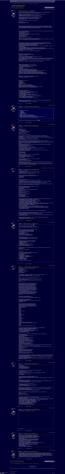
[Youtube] (14, 470)
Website (16, 1)
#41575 (54, 362)
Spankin (14, 124)
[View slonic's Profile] (14, 433)
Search (13, 1)
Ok (0, 473)
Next (20, 7)
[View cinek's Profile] (14, 223)
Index (11, 1)
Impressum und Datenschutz (13, 471)
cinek (13, 222)
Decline (3, 473)
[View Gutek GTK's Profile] (14, 409)
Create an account (24, 103)
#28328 (54, 9)
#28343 (54, 124)
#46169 (54, 432)
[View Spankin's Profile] (14, 125)
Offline (13, 13)
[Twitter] (12, 470)
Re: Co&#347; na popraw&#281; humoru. (34, 106)
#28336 (54, 105)
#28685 (54, 222)
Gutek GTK (13, 408)
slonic (13, 432)
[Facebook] (11, 470)
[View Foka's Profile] (14, 451)
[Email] (16, 470)
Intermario (13, 105)
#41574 (54, 265)
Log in (20, 103)
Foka (13, 9)
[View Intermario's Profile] (14, 106)
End (22, 7)
